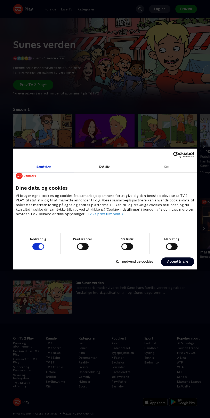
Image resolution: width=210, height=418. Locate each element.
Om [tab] (166, 166)
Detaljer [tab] (105, 166)
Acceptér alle (177, 262)
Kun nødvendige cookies (134, 262)
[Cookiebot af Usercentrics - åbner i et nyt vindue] (176, 155)
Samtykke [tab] (43, 166)
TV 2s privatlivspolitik (105, 214)
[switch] (83, 246)
